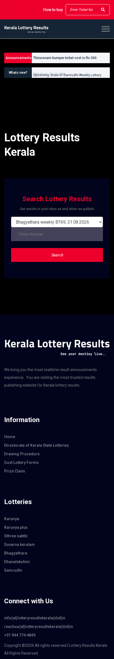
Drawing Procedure (22, 454)
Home (9, 437)
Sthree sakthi (16, 536)
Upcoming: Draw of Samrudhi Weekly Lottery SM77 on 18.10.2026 (67, 75)
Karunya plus (16, 527)
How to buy (53, 9)
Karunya (11, 519)
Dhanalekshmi (17, 562)
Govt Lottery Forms (21, 462)
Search (57, 255)
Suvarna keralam (19, 544)
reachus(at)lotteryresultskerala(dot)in (38, 626)
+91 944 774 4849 (19, 635)
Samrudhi (13, 570)
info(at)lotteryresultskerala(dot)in (34, 618)
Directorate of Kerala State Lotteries (36, 445)
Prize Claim (14, 471)
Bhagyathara (15, 553)
